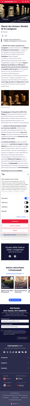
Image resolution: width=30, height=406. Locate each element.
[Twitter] (7, 352)
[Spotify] (26, 352)
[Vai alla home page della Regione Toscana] (6, 379)
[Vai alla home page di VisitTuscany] (10, 1)
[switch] (26, 202)
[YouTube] (19, 352)
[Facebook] (4, 352)
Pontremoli (13, 163)
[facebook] (9, 256)
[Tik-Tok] (13, 352)
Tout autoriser (15, 221)
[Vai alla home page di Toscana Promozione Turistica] (21, 385)
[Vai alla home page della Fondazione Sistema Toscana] (7, 385)
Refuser (15, 230)
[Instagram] (10, 352)
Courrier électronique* (6, 324)
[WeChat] (23, 352)
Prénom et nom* (5, 318)
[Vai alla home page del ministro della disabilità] (21, 379)
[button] (15, 357)
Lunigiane (6, 112)
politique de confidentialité (18, 330)
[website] (15, 256)
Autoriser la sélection (15, 225)
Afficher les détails (21, 216)
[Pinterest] (16, 352)
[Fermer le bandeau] (27, 174)
